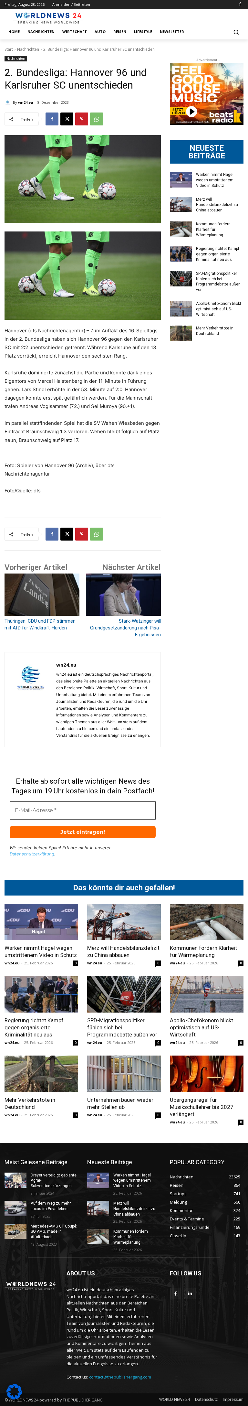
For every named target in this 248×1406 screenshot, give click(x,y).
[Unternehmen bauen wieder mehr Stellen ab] (124, 1074)
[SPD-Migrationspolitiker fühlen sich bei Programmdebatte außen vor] (181, 278)
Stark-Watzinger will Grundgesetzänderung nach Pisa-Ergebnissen (125, 628)
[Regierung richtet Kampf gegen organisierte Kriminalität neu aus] (181, 254)
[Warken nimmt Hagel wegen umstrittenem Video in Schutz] (181, 180)
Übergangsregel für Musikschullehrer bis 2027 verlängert (201, 1107)
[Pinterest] (81, 119)
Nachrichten (28, 49)
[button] (235, 31)
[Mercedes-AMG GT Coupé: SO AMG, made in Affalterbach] (15, 1231)
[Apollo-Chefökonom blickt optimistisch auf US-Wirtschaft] (181, 309)
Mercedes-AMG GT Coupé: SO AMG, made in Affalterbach (54, 1232)
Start (9, 49)
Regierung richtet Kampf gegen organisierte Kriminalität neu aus (217, 254)
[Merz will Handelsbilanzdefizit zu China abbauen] (181, 204)
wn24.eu (25, 102)
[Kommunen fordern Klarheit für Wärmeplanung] (181, 229)
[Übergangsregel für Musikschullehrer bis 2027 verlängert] (206, 1074)
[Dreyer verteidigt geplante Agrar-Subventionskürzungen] (15, 1180)
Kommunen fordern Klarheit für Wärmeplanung (213, 229)
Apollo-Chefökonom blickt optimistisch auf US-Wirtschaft (218, 309)
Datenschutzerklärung (32, 853)
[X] (66, 119)
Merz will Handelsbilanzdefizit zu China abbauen (217, 205)
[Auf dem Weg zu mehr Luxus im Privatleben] (15, 1208)
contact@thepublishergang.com (120, 1377)
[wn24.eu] (9, 102)
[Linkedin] (190, 1293)
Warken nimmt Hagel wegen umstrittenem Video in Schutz (214, 180)
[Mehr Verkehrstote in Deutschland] (181, 333)
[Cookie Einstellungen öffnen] (14, 1398)
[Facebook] (239, 4)
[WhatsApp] (96, 119)
